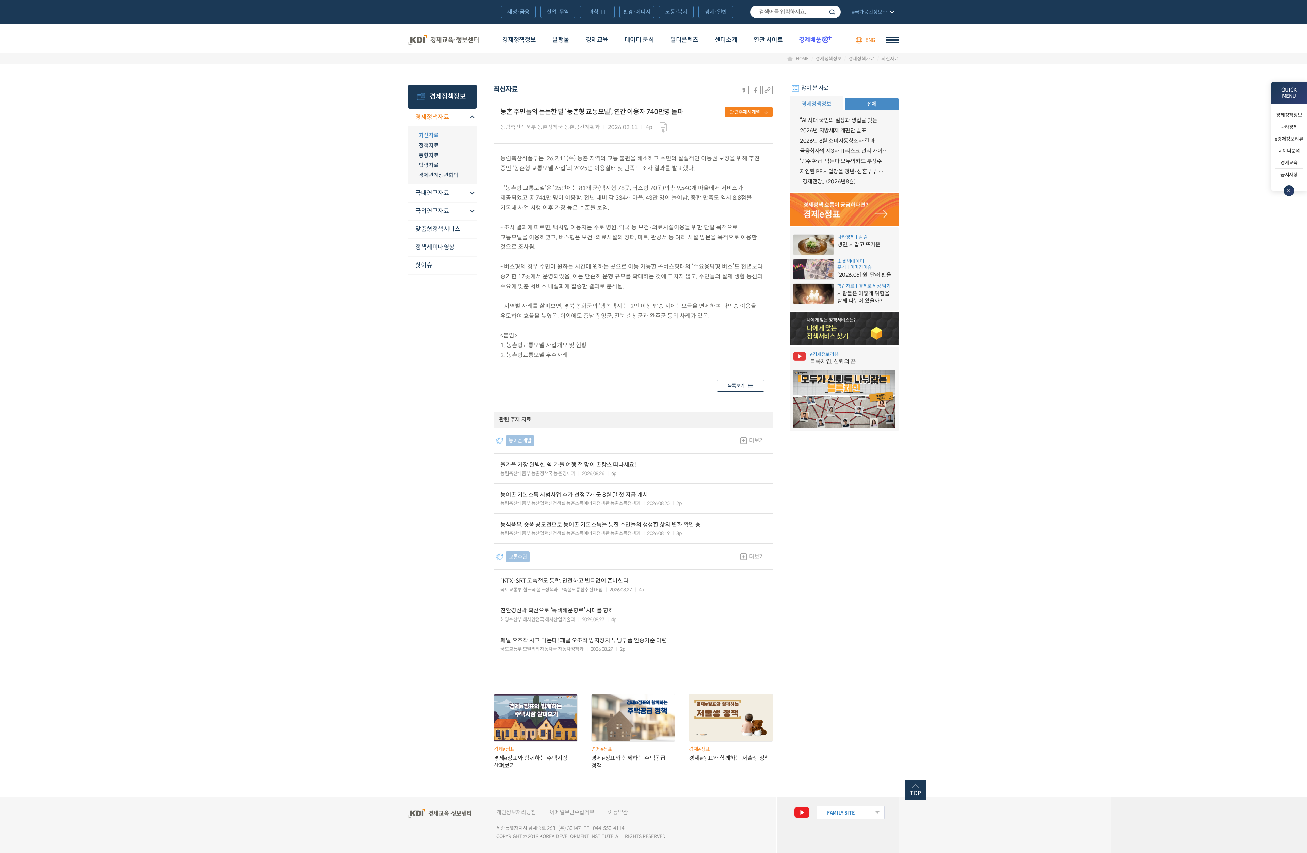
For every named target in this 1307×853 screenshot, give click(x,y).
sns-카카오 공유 (744, 90)
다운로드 (663, 127)
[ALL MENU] (892, 40)
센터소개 (726, 40)
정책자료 (428, 145)
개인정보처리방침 (516, 812)
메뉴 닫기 (1289, 190)
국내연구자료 (432, 193)
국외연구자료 (432, 211)
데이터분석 (1289, 151)
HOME (802, 58)
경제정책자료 (861, 58)
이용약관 (618, 812)
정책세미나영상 (435, 247)
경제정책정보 (519, 40)
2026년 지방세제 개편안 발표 (833, 130)
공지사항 (1289, 175)
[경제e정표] (844, 209)
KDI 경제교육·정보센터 (443, 40)
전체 (872, 104)
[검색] (795, 12)
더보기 (756, 440)
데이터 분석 (639, 40)
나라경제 (1289, 127)
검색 (832, 12)
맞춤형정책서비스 (437, 229)
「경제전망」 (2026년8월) (828, 181)
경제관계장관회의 (438, 175)
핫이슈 (423, 265)
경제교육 (597, 40)
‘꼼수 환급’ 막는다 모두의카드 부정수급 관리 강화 (844, 161)
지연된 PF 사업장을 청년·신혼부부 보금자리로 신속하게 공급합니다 (844, 171)
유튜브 (802, 812)
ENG (870, 40)
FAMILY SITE (841, 813)
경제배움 (815, 39)
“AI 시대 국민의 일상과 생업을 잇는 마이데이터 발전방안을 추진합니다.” (844, 120)
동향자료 (428, 155)
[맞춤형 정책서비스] (844, 328)
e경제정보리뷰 (1289, 139)
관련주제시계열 (745, 112)
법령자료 (428, 165)
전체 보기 (872, 12)
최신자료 (890, 58)
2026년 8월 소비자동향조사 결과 (837, 140)
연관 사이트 (768, 40)
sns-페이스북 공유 (756, 90)
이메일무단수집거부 (572, 812)
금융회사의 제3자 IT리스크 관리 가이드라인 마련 (844, 151)
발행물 (560, 40)
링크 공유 (767, 90)
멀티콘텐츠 (684, 40)
